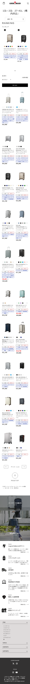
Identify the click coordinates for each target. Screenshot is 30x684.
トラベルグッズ (6, 637)
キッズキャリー (6, 633)
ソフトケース (6, 628)
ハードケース (6, 626)
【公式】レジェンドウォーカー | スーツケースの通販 (14, 486)
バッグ (4, 635)
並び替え (4, 76)
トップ (15, 475)
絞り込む (15, 85)
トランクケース (6, 629)
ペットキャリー (6, 631)
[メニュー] (28, 3)
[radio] (4, 46)
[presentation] (13, 107)
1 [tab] (15, 71)
